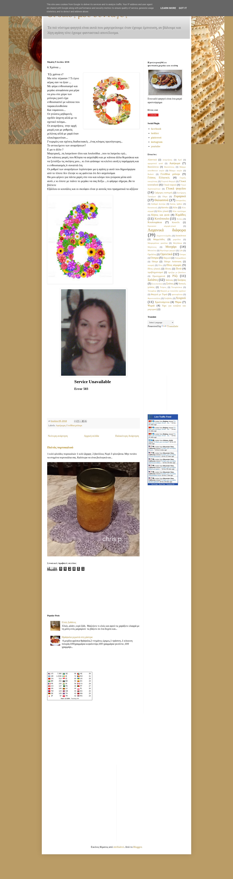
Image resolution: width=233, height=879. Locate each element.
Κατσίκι (165, 207)
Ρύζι (175, 276)
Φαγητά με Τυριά (159, 294)
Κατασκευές (152, 208)
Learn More (168, 8)
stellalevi (118, 847)
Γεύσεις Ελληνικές (159, 177)
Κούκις (180, 219)
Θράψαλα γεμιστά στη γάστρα (77, 637)
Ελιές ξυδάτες (69, 622)
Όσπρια (155, 258)
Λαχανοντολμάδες (164, 236)
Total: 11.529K (65, 698)
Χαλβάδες (168, 298)
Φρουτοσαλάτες (154, 298)
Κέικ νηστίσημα (179, 211)
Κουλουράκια (155, 222)
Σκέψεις (181, 280)
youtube (155, 146)
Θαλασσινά (161, 200)
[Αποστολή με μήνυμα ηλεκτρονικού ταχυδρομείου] (75, 421)
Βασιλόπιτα (153, 167)
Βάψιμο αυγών (175, 171)
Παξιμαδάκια (180, 258)
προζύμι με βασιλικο (177, 272)
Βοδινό (151, 174)
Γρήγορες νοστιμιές (163, 193)
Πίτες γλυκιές (154, 269)
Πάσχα (155, 261)
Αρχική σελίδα (91, 436)
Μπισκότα (152, 251)
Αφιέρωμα (60, 425)
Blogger (137, 847)
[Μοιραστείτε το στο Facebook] (83, 421)
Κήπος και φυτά (160, 215)
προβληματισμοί (155, 272)
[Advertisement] (55, 47)
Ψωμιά (151, 305)
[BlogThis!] (78, 421)
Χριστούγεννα (162, 302)
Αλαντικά (152, 160)
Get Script (154, 484)
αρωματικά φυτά (155, 163)
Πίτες (160, 265)
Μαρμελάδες (159, 239)
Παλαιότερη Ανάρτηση (127, 436)
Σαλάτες (153, 279)
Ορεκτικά (166, 254)
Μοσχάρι (171, 246)
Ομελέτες (152, 254)
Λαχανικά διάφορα (167, 230)
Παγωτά (167, 258)
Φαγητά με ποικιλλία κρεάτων (173, 291)
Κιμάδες (180, 214)
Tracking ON (75, 698)
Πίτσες (168, 269)
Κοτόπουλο (162, 218)
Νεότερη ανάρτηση (58, 436)
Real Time (162, 484)
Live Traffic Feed (162, 417)
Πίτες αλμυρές (173, 265)
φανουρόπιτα (177, 294)
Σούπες (170, 283)
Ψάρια (178, 302)
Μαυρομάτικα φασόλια (158, 243)
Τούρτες (163, 287)
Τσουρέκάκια (176, 287)
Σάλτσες (169, 280)
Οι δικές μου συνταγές (161, 442)
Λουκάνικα (180, 236)
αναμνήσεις (167, 160)
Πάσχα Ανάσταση (172, 261)
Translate (172, 326)
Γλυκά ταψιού (170, 185)
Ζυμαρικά (180, 196)
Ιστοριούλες (181, 200)
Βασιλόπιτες (169, 167)
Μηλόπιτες (152, 247)
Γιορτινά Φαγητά (168, 181)
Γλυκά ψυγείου (176, 188)
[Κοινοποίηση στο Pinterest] (85, 421)
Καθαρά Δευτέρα (158, 204)
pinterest (156, 137)
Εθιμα (164, 197)
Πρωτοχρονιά (158, 276)
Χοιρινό (181, 298)
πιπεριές (151, 265)
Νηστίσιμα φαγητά (168, 251)
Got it (183, 8)
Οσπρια (183, 254)
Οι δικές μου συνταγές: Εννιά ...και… (162, 422)
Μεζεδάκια (177, 243)
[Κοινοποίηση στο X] (80, 421)
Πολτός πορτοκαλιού (60, 447)
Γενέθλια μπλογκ (74, 425)
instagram (156, 142)
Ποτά (178, 268)
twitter (155, 133)
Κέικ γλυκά (162, 211)
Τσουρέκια (152, 291)
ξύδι (181, 251)
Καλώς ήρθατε (176, 204)
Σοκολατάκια (157, 284)
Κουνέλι (176, 222)
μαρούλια (177, 239)
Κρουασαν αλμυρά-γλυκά (162, 226)
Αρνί (180, 160)
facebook (156, 129)
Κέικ (175, 207)
